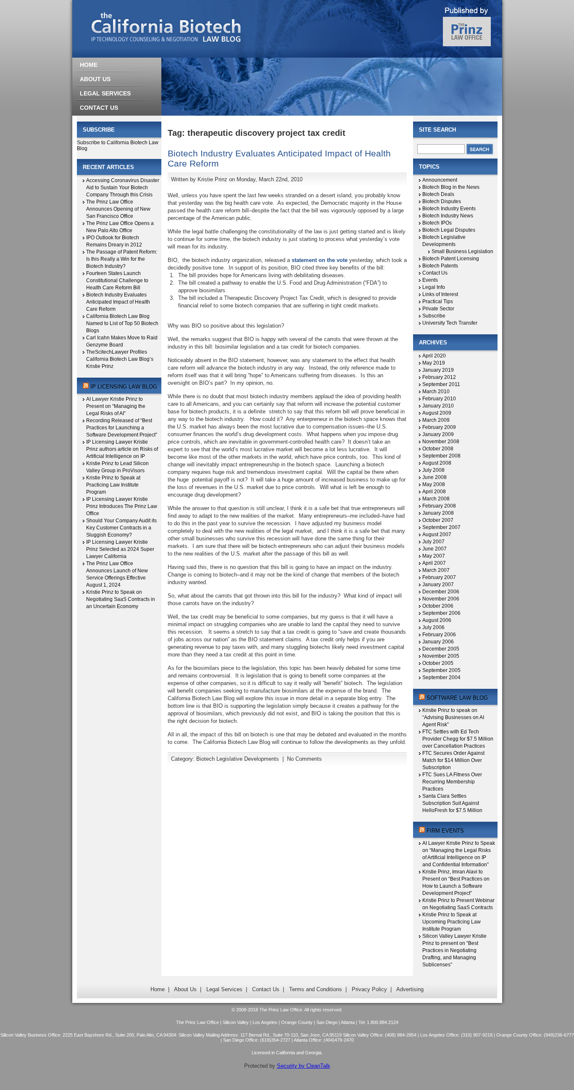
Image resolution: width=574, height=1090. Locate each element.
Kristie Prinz (212, 179)
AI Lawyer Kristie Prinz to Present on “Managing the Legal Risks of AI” (115, 406)
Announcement (439, 180)
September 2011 (441, 384)
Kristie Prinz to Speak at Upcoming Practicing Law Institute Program (451, 922)
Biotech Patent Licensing (450, 259)
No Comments (304, 759)
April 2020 (434, 356)
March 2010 (436, 391)
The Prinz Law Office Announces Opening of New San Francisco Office (118, 209)
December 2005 (440, 649)
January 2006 (438, 642)
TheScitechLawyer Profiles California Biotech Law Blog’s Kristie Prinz (119, 359)
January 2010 (438, 406)
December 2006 (440, 592)
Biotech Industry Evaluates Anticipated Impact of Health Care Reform (118, 302)
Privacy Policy (369, 989)
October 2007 (437, 520)
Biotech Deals (438, 194)
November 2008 (440, 441)
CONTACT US (99, 107)
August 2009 (436, 413)
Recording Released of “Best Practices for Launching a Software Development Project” (121, 428)
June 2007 (434, 549)
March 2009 (436, 420)
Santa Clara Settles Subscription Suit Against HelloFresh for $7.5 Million (452, 803)
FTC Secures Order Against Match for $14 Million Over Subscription (453, 760)
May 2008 (433, 484)
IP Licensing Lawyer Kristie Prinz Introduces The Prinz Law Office (121, 506)
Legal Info (433, 287)
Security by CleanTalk (303, 1066)
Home (157, 989)
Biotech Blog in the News (450, 187)
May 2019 (433, 363)
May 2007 (433, 556)
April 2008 (434, 492)
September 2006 (441, 613)
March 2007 (436, 570)
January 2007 (438, 584)
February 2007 (439, 577)
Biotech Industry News (447, 216)
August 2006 (436, 620)
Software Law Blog (457, 698)
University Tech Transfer (449, 323)
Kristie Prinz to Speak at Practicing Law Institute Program (113, 485)
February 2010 (439, 399)
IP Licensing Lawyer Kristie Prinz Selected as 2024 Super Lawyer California (120, 549)
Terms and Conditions (315, 989)
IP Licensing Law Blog (123, 387)
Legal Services (224, 989)
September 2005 (441, 670)
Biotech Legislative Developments (237, 759)
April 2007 (434, 563)
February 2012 (439, 377)
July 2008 (433, 470)
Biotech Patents (440, 266)
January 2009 (438, 434)
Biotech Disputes (441, 201)
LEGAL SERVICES (105, 93)
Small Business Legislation (462, 251)
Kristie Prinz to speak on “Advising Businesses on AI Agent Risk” (453, 717)
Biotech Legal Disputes (448, 230)
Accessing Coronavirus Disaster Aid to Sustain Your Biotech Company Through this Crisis (122, 187)
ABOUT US (95, 79)
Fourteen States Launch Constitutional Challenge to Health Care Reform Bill (117, 280)
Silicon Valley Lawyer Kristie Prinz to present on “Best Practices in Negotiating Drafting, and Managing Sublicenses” (454, 950)
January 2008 (438, 513)
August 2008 (436, 463)
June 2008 (434, 477)
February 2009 (439, 427)
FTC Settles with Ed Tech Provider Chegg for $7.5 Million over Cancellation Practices (457, 739)
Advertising (410, 989)
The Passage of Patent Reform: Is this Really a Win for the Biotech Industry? (121, 259)
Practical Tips (437, 301)
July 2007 (433, 542)
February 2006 (439, 635)
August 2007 (436, 534)
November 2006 (440, 599)
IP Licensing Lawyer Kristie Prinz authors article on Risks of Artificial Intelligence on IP (122, 449)
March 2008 (436, 499)
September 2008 (441, 456)
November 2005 (440, 656)
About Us (185, 989)
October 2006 (437, 606)
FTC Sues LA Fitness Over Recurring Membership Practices (452, 782)
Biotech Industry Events (449, 209)
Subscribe (433, 316)
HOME (88, 64)
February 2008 (439, 506)
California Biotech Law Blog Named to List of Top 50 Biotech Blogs (122, 323)
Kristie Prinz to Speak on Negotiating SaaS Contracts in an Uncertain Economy (120, 599)
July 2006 (433, 627)
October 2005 (437, 663)
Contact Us (435, 273)
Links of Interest (440, 294)
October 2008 (437, 449)
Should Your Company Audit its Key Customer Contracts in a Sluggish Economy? (121, 528)
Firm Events (445, 831)
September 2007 (441, 527)
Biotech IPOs (437, 223)
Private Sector (438, 309)
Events (430, 280)
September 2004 (441, 677)
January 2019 (438, 370)
